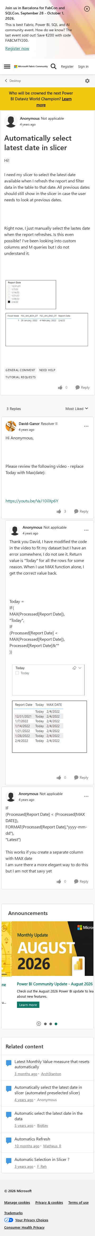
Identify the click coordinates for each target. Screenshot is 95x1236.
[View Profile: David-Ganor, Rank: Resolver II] (11, 426)
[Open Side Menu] (7, 66)
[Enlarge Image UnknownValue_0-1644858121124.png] (49, 708)
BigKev (42, 1125)
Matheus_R (52, 1145)
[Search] (53, 66)
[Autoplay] (39, 1023)
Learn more (18, 1004)
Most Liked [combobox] (76, 408)
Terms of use (78, 1202)
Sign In (83, 66)
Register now (17, 48)
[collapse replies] (47, 419)
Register (67, 66)
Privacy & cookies (49, 1202)
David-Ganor (29, 423)
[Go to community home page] (31, 66)
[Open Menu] (87, 81)
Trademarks (13, 1213)
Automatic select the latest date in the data (49, 1116)
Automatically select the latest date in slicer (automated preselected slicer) (48, 1090)
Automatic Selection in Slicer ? (42, 1159)
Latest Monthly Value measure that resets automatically (52, 1064)
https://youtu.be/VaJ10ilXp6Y (32, 500)
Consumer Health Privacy (24, 1227)
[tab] (45, 1023)
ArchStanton (51, 1073)
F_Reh (42, 1166)
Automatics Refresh (32, 1139)
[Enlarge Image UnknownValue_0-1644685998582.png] (47, 313)
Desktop (15, 81)
